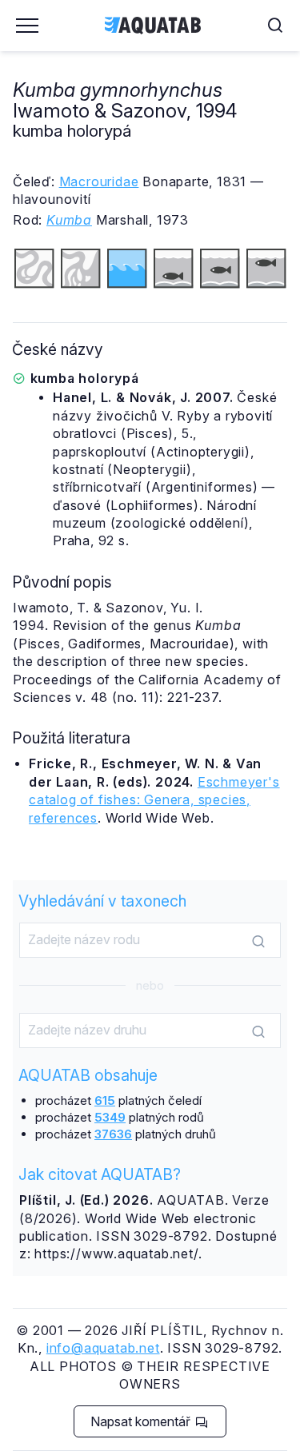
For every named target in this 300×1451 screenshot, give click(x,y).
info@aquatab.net (103, 1348)
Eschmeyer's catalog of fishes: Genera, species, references (154, 800)
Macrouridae (99, 181)
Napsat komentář (142, 1421)
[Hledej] (258, 941)
